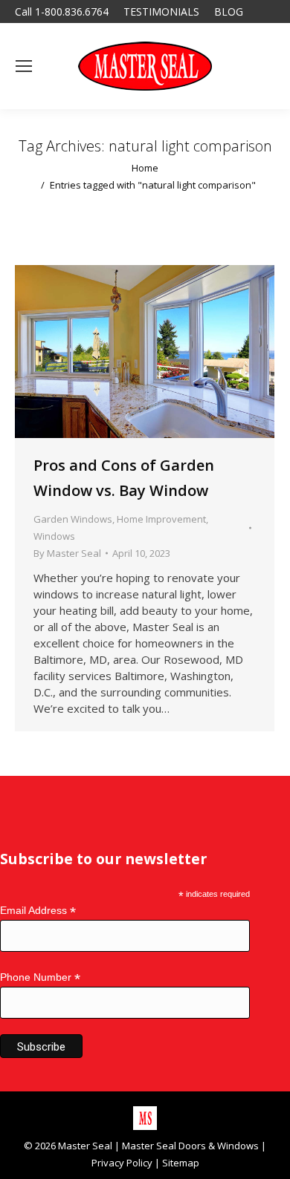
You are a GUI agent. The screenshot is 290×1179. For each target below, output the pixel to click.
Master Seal (85, 1145)
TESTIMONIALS (161, 11)
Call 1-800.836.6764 (62, 11)
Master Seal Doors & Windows (190, 1145)
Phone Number (40, 977)
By (67, 553)
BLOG (228, 11)
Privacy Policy (121, 1162)
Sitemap (180, 1162)
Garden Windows (72, 519)
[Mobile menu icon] (24, 66)
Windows (54, 536)
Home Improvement (161, 519)
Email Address (38, 911)
